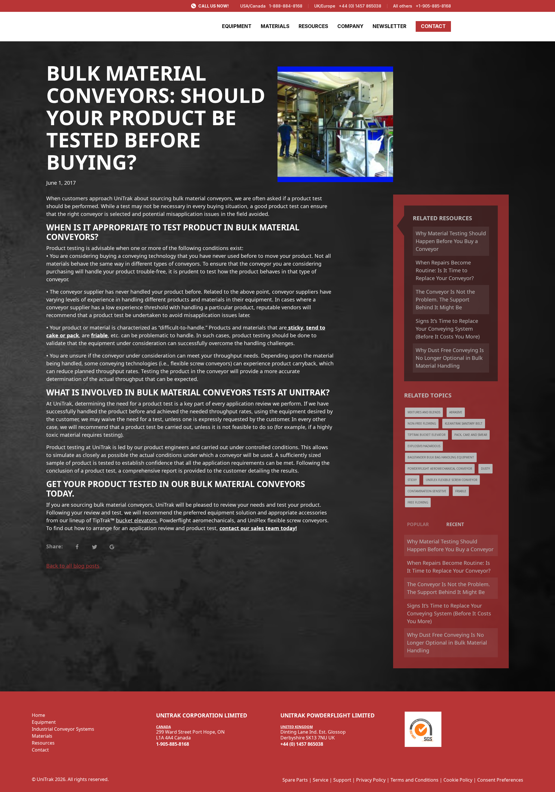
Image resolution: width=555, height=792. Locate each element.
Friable (460, 491)
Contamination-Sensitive (427, 491)
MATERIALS (275, 26)
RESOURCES (313, 26)
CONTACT (433, 26)
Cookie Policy (457, 780)
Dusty (485, 469)
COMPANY (350, 26)
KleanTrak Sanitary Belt (463, 423)
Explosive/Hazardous (424, 446)
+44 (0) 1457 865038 (360, 5)
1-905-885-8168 (172, 744)
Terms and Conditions (415, 780)
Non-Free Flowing (422, 423)
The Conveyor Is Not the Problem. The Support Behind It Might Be (445, 299)
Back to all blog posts (72, 565)
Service (320, 780)
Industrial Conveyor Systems (63, 729)
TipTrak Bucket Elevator (426, 435)
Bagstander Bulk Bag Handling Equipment (441, 457)
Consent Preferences (500, 780)
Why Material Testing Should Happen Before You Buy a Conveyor (451, 241)
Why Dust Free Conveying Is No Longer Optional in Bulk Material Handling (450, 358)
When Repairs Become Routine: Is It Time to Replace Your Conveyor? (445, 270)
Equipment (44, 722)
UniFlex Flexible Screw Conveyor (451, 480)
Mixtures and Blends (424, 412)
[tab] (418, 524)
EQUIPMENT (236, 26)
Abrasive (455, 412)
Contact (40, 750)
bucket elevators (136, 520)
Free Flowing (418, 502)
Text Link (76, 546)
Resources (43, 743)
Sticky (412, 480)
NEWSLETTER (389, 26)
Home (38, 715)
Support (342, 780)
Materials (42, 736)
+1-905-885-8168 (433, 5)
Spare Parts (295, 780)
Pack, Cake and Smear (470, 435)
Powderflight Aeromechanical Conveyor (440, 469)
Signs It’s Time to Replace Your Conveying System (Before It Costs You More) (448, 328)
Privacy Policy (371, 780)
